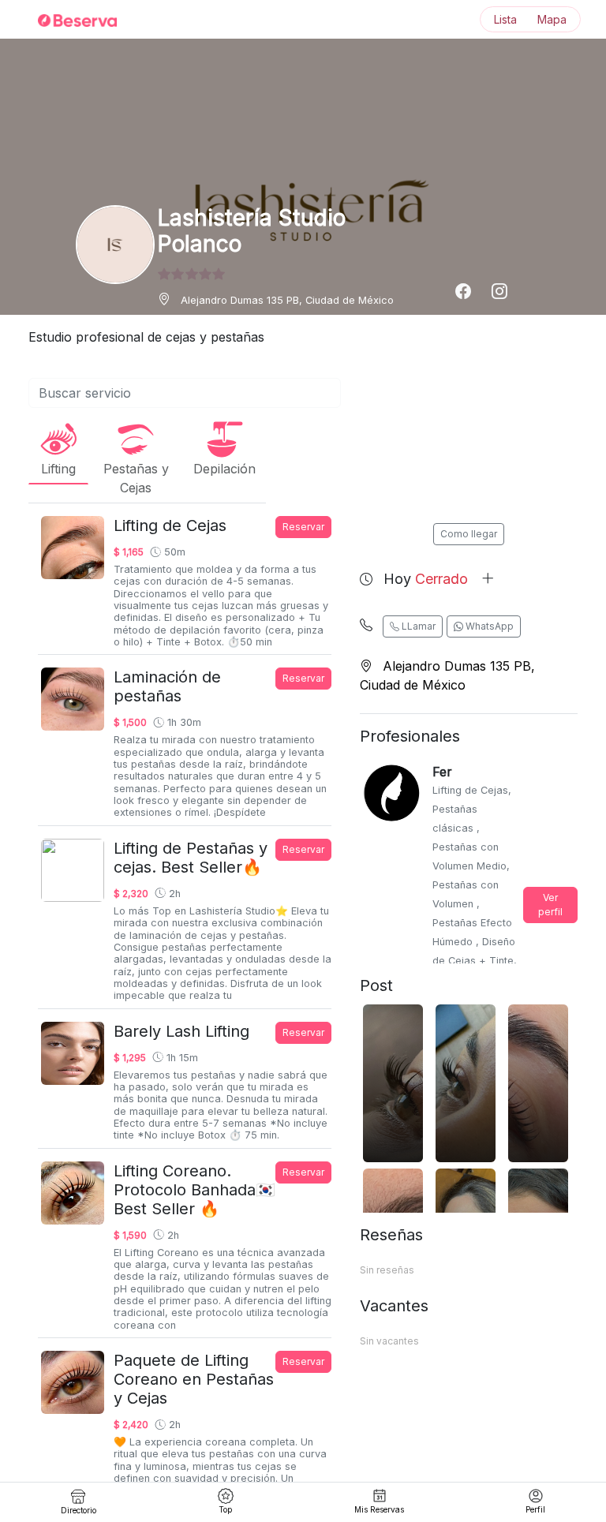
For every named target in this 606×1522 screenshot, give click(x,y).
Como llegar (468, 534)
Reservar (303, 527)
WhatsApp (488, 626)
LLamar (417, 626)
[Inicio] (68, 19)
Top (225, 1509)
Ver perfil (550, 905)
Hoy (425, 578)
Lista (505, 19)
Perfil (535, 1509)
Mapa (552, 19)
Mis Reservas (379, 1509)
